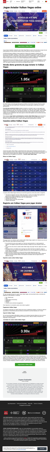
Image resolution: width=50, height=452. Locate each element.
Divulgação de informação (25, 405)
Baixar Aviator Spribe (31, 1)
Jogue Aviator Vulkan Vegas (25, 46)
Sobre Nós (30, 403)
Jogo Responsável (11, 403)
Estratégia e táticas (23, 1)
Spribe (25, 438)
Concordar (42, 448)
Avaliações (18, 1)
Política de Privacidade (22, 403)
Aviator (7, 1)
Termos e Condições (38, 403)
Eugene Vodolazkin (25, 380)
